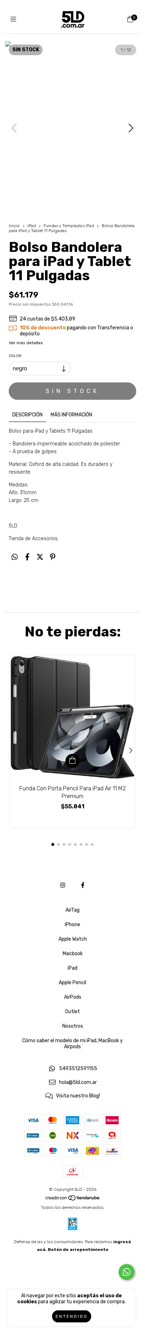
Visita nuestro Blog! (78, 1096)
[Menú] (15, 19)
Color (15, 356)
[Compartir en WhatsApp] (14, 557)
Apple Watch (72, 939)
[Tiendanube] (73, 1199)
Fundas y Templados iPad (69, 225)
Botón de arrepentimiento (78, 1249)
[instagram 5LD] (62, 885)
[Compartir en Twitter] (40, 557)
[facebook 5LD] (82, 885)
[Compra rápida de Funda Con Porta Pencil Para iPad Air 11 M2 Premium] (72, 761)
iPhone (72, 925)
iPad (31, 225)
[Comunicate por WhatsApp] (126, 1272)
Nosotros (72, 1026)
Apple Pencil (72, 983)
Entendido (72, 1316)
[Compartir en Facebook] (27, 557)
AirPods (72, 997)
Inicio (14, 225)
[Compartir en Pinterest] (52, 557)
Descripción (27, 415)
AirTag (72, 910)
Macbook (73, 954)
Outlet (72, 1012)
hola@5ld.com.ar (78, 1082)
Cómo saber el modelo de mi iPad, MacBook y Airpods (72, 1044)
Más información (71, 415)
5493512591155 (78, 1069)
